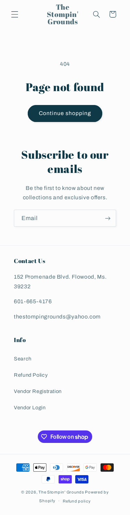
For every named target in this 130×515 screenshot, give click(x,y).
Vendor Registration (38, 391)
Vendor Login (30, 407)
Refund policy (77, 501)
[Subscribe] (108, 218)
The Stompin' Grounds (61, 492)
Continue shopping (65, 113)
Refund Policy (30, 375)
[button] (15, 14)
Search (23, 358)
